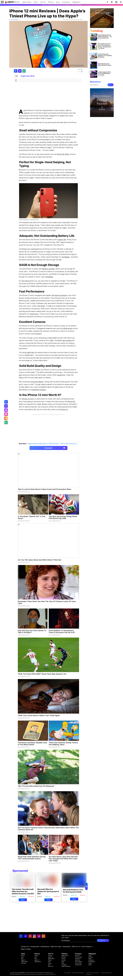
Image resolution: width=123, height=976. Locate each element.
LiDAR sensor (68, 328)
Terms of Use (78, 963)
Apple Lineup (26, 2)
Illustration (91, 960)
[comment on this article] (6, 418)
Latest (90, 955)
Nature (90, 963)
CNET (49, 147)
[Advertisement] (48, 95)
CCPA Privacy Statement (78, 972)
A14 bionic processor (59, 295)
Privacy (63, 958)
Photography (91, 961)
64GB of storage (48, 269)
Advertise (77, 960)
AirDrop (50, 955)
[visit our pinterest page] (30, 936)
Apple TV (23, 960)
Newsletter (66, 946)
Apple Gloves (65, 955)
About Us (77, 955)
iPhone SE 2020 (63, 154)
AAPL (63, 963)
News (36, 2)
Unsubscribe (34, 946)
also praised (67, 340)
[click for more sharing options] (24, 71)
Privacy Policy (78, 957)
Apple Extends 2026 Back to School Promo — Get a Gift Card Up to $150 (54, 444)
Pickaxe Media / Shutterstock (76, 65)
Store (58, 2)
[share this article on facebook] (15, 71)
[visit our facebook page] (21, 936)
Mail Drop (50, 966)
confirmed (34, 249)
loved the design (37, 382)
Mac (22, 958)
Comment (55, 448)
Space (90, 964)
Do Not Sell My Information (92, 972)
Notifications (45, 946)
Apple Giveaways (66, 966)
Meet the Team (56, 946)
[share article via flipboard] (6, 414)
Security (64, 960)
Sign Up (110, 84)
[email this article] (6, 410)
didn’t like (30, 352)
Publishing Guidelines (106, 972)
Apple (89, 958)
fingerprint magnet (39, 390)
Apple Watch (24, 961)
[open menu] (2, 2)
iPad (22, 957)
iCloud (49, 960)
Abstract (90, 957)
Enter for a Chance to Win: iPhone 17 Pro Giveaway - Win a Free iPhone (61, 4)
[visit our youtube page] (39, 936)
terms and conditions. (15, 974)
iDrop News (22, 972)
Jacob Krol (61, 375)
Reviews (64, 957)
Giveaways (66, 2)
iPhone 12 (11, 8)
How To (42, 2)
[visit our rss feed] (43, 936)
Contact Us (25, 946)
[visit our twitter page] (25, 936)
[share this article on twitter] (20, 71)
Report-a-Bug (25, 949)
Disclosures (88, 974)
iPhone (17, 8)
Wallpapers (76, 2)
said (62, 242)
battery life (62, 240)
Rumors (50, 2)
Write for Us (76, 946)
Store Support (87, 946)
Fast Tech (23, 963)
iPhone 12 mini (27, 399)
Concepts (64, 964)
